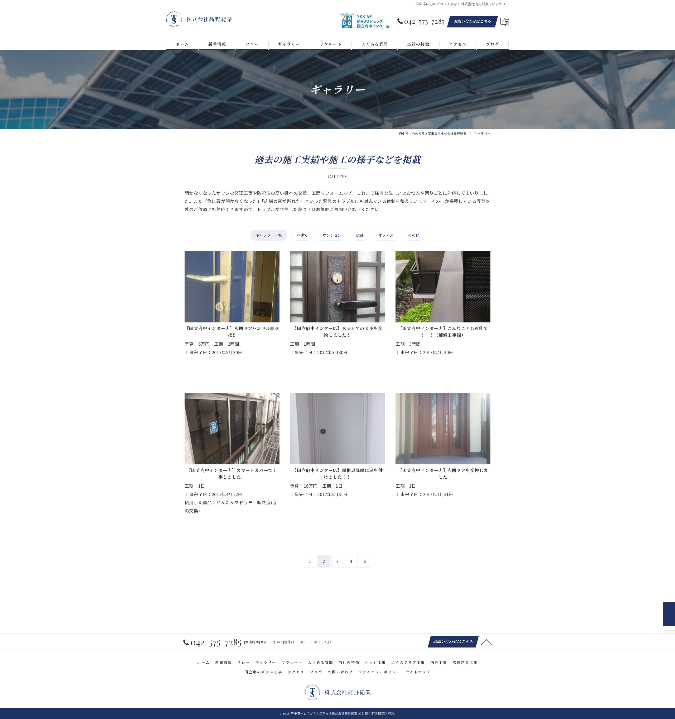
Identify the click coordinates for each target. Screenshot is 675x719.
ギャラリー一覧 (268, 235)
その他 (414, 235)
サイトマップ (418, 671)
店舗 (360, 235)
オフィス (385, 235)
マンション (331, 235)
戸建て (302, 235)
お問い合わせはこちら (472, 21)
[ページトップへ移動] (486, 641)
